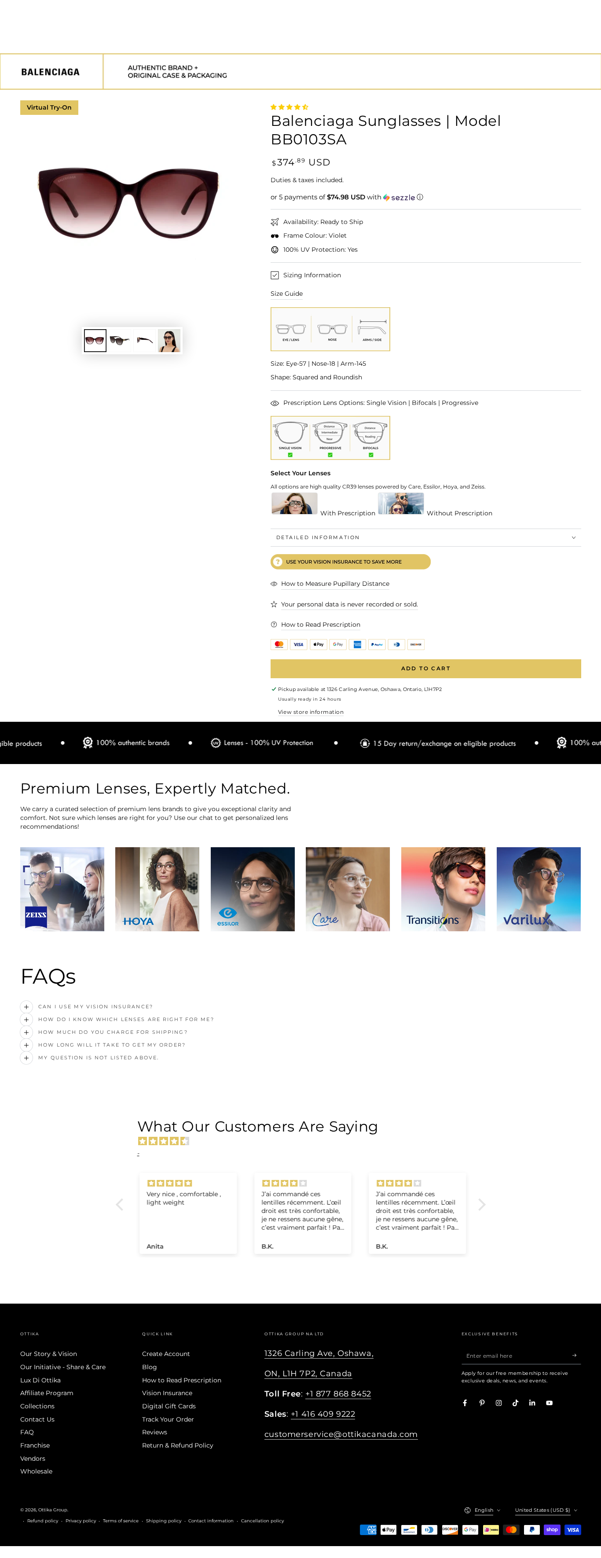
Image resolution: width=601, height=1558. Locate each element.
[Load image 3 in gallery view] (144, 340)
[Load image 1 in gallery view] (95, 340)
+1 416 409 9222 (323, 1413)
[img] (305, 1141)
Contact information (211, 1521)
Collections (37, 1406)
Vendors (32, 1458)
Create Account (166, 1353)
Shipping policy (163, 1521)
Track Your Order (168, 1419)
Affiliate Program (46, 1392)
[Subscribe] (576, 1355)
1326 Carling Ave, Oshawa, (319, 1353)
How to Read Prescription (181, 1380)
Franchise (35, 1445)
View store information (311, 712)
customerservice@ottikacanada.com (341, 1434)
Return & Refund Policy (177, 1445)
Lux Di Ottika (40, 1380)
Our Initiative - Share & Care (63, 1367)
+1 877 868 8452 (338, 1393)
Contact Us (37, 1419)
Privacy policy (81, 1521)
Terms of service (121, 1521)
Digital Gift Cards (169, 1406)
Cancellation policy (262, 1521)
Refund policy (42, 1521)
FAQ (27, 1432)
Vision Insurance (167, 1392)
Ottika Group (52, 1510)
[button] (426, 197)
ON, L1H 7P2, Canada (308, 1373)
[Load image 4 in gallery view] (169, 340)
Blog (149, 1367)
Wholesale (36, 1471)
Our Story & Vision (48, 1353)
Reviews (154, 1432)
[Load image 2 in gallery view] (120, 340)
